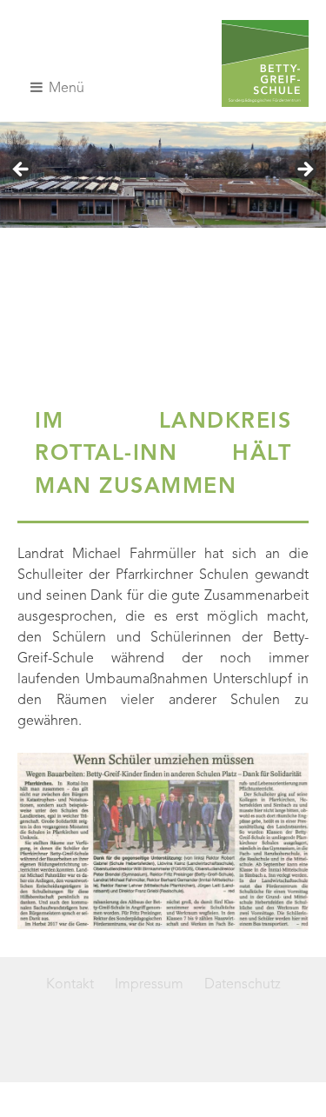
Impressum (149, 985)
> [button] (304, 170)
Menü (64, 89)
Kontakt (70, 985)
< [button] (22, 170)
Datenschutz (242, 985)
